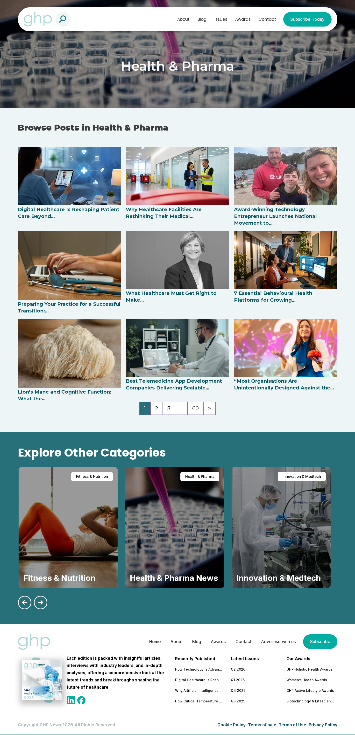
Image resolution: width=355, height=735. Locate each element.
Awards (243, 19)
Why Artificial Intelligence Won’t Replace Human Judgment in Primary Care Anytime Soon (199, 690)
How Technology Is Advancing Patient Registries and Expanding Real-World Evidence (199, 669)
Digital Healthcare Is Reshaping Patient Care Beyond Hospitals (199, 680)
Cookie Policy (231, 724)
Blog (202, 19)
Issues (220, 19)
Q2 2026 (238, 669)
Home (155, 641)
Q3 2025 (238, 701)
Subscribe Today (307, 19)
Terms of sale (262, 724)
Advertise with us (278, 641)
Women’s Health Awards (306, 680)
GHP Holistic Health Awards (309, 669)
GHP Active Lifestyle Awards (310, 690)
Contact (267, 19)
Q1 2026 (238, 680)
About (183, 19)
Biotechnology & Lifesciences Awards (310, 701)
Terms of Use (292, 724)
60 (195, 408)
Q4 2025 (238, 690)
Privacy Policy (323, 724)
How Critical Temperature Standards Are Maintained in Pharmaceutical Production (199, 701)
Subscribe (320, 641)
